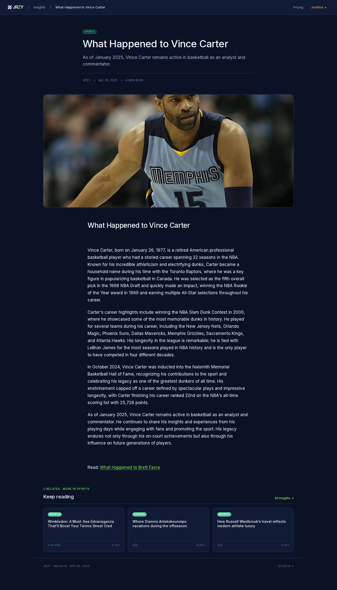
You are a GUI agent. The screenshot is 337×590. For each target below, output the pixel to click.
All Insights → (284, 498)
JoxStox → (319, 7)
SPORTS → (286, 566)
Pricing (298, 7)
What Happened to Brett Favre (130, 467)
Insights (39, 7)
